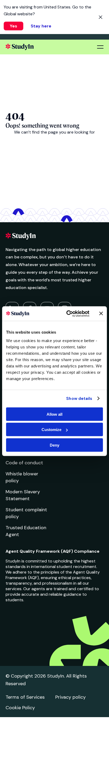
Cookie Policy (20, 707)
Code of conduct (24, 463)
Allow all (54, 414)
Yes (13, 26)
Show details (79, 398)
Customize (51, 429)
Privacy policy (70, 697)
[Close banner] (101, 313)
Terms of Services (25, 697)
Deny (54, 445)
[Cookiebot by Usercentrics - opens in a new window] (67, 313)
